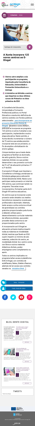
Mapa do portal (21, 419)
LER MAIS (27, 342)
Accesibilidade (15, 419)
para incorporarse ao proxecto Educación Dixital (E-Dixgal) (17, 123)
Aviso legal (26, 419)
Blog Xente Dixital (17, 322)
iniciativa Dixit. (18, 268)
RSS (29, 419)
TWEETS (17, 391)
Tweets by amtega (7, 393)
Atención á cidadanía (8, 419)
